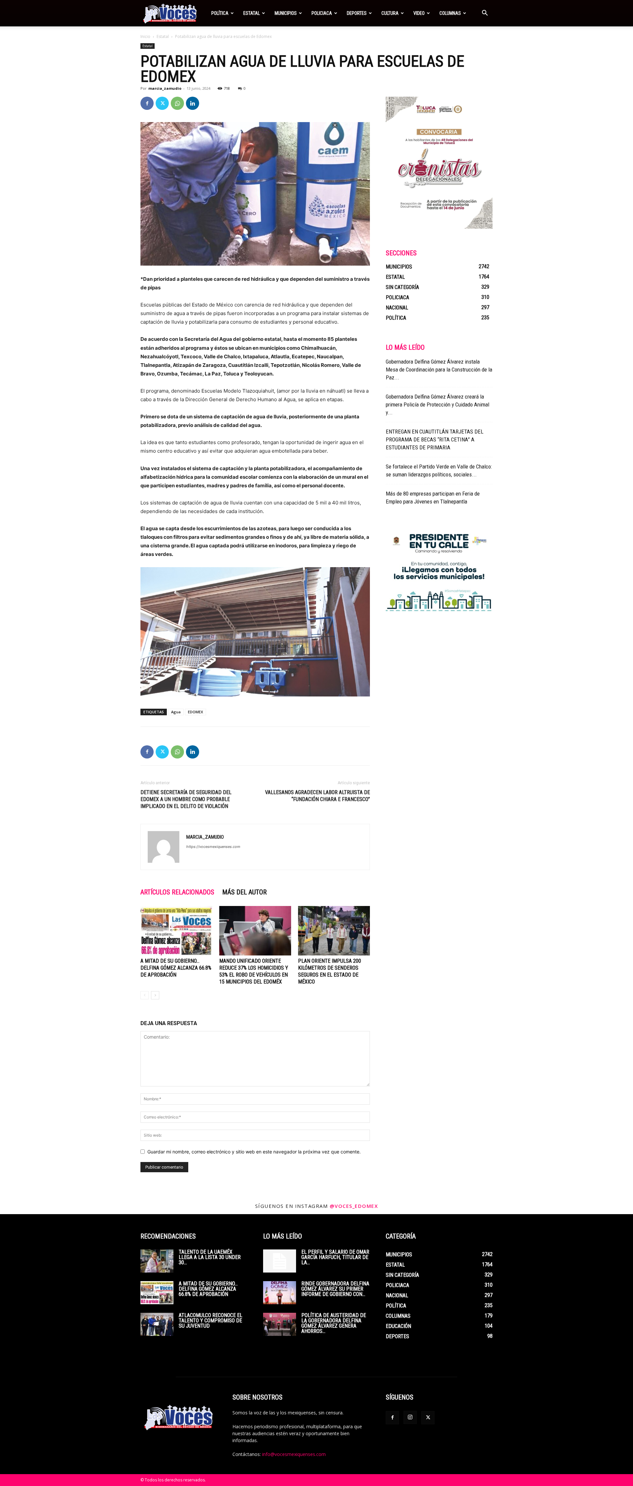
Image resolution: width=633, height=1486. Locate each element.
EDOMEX (195, 711)
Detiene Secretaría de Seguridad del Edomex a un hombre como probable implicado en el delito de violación (185, 799)
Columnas (450, 13)
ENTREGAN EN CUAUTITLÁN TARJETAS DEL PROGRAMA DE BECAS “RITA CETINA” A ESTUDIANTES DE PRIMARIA (434, 439)
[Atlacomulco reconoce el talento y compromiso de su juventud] (156, 1324)
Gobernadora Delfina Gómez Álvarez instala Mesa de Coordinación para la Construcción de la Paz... (439, 369)
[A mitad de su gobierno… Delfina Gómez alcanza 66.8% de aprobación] (176, 930)
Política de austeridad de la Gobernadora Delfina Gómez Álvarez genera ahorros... (333, 1323)
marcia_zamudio (164, 88)
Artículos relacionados (177, 892)
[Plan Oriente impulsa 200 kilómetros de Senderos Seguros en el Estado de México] (334, 930)
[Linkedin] (192, 103)
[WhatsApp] (177, 103)
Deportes (357, 13)
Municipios (286, 13)
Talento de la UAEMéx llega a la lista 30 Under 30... (210, 1257)
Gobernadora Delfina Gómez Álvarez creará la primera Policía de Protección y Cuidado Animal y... (437, 404)
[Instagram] (410, 1417)
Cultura (390, 13)
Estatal (251, 13)
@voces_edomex (354, 1206)
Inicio (145, 36)
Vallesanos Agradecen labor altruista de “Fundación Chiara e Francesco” (317, 795)
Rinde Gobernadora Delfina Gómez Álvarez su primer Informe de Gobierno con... (335, 1288)
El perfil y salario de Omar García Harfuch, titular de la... (335, 1257)
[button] (485, 14)
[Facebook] (147, 103)
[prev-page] (144, 995)
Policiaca (322, 13)
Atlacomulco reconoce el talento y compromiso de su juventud (210, 1320)
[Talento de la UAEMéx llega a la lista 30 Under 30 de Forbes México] (156, 1261)
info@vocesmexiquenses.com (294, 1454)
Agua (176, 711)
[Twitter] (162, 103)
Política (219, 13)
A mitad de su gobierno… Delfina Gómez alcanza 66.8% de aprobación (175, 968)
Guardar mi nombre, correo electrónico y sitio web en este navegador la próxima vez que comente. (254, 1151)
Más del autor (244, 892)
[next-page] (155, 995)
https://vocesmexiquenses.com (213, 846)
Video (419, 13)
